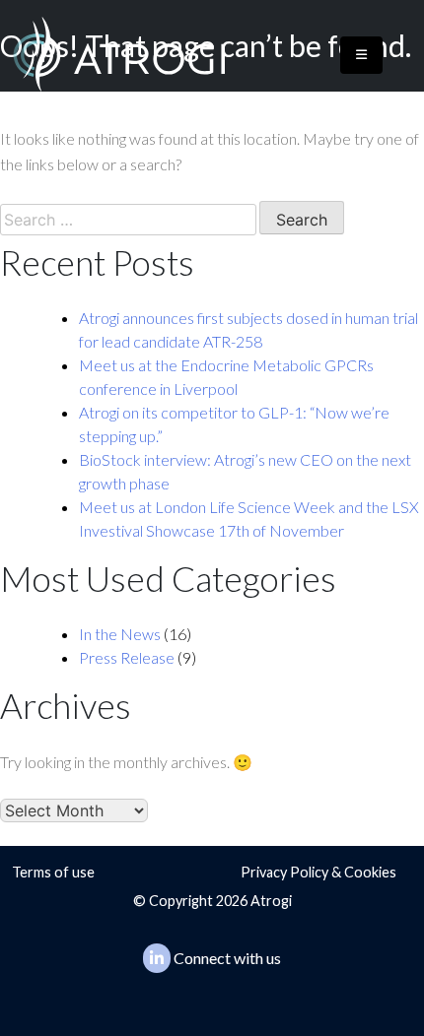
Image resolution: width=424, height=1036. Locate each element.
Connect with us (227, 957)
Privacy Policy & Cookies (318, 872)
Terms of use (53, 872)
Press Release (127, 657)
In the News (120, 633)
